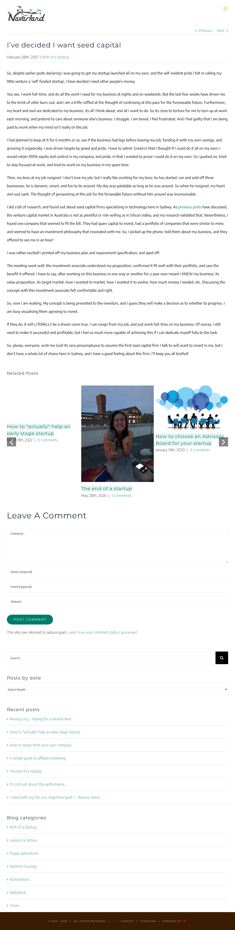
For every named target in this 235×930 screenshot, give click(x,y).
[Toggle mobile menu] (225, 8)
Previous (205, 30)
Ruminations (19, 879)
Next (220, 30)
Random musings (23, 866)
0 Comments (48, 440)
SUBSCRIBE (148, 921)
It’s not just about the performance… (38, 784)
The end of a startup (106, 488)
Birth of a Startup (55, 57)
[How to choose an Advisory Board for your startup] (192, 407)
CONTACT (127, 921)
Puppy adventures (24, 853)
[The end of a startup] (117, 433)
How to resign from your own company (41, 745)
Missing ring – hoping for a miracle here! (40, 719)
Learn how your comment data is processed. (102, 632)
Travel (14, 905)
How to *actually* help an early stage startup (45, 732)
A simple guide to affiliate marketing (38, 758)
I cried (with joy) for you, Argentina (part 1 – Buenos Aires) (55, 797)
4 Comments (121, 495)
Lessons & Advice (23, 840)
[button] (11, 441)
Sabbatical (17, 892)
